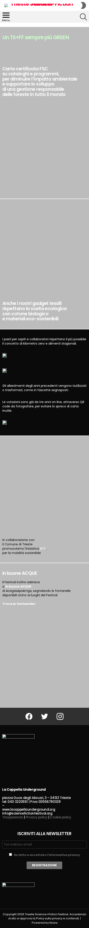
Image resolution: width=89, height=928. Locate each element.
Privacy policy (36, 817)
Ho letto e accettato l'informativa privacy (47, 855)
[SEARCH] (83, 16)
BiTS (43, 548)
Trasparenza (12, 817)
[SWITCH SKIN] (83, 5)
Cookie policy (60, 817)
